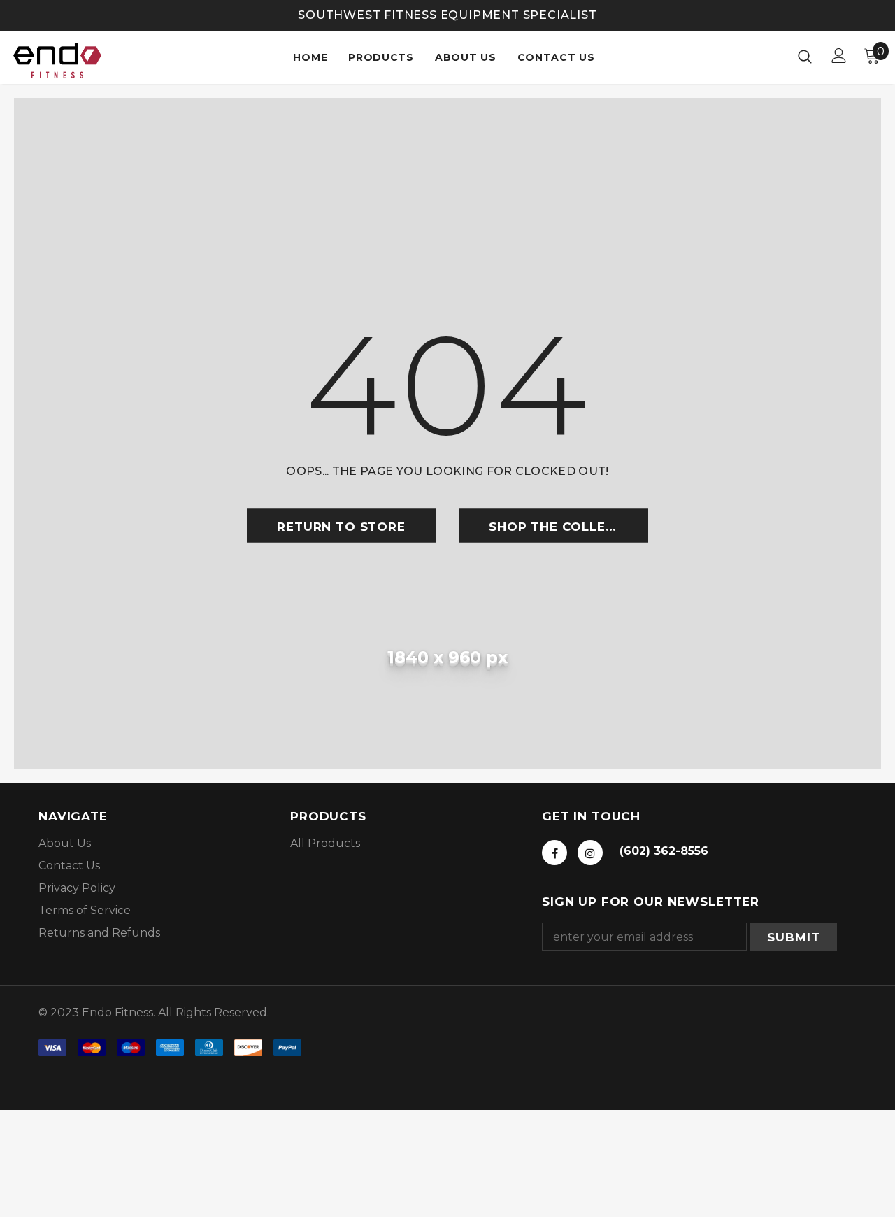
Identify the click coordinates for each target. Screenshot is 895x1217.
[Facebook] (554, 852)
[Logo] (62, 60)
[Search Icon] (805, 56)
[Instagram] (590, 852)
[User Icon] (839, 55)
